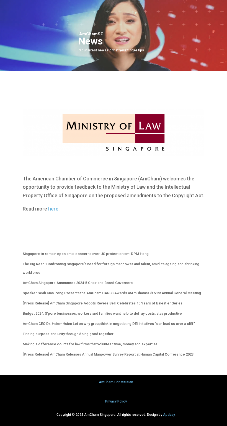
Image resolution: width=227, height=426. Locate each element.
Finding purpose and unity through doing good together (68, 334)
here (53, 209)
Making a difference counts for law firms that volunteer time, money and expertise (90, 344)
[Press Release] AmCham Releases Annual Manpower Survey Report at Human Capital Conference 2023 (108, 354)
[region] (113, 35)
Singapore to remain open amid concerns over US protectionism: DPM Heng (86, 254)
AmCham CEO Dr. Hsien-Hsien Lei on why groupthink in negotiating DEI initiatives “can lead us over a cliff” (109, 324)
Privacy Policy (116, 401)
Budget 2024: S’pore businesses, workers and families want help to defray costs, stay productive (102, 313)
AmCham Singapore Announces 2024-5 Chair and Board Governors (78, 283)
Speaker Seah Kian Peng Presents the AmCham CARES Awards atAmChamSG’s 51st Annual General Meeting (112, 293)
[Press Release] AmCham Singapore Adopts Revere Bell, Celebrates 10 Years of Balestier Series (102, 303)
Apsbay (169, 415)
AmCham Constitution (116, 382)
